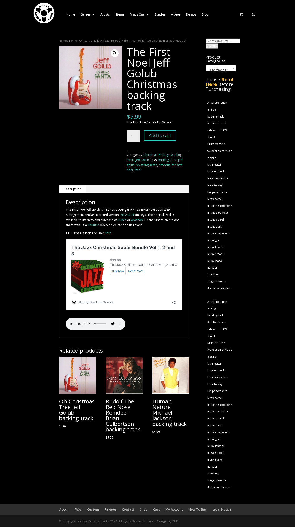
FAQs (78, 509)
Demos (191, 14)
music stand (214, 261)
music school (215, 254)
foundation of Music (219, 151)
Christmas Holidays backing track (100, 41)
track (138, 170)
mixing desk (214, 226)
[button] (115, 53)
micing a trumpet (217, 213)
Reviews (110, 509)
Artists (105, 14)
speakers (213, 274)
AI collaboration (217, 103)
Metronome (214, 199)
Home (70, 14)
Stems (119, 14)
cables (211, 130)
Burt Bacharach (216, 123)
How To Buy (198, 509)
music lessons (215, 247)
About (64, 509)
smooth (164, 165)
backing (163, 160)
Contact (128, 509)
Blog (205, 14)
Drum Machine (216, 144)
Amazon (137, 220)
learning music (216, 171)
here (108, 233)
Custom (93, 509)
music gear (214, 240)
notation (212, 267)
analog (211, 109)
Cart (156, 509)
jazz (173, 160)
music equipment (217, 233)
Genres (85, 14)
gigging (211, 158)
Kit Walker (127, 215)
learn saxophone (217, 178)
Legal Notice (221, 509)
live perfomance (217, 192)
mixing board (215, 219)
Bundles (159, 14)
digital (211, 137)
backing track (215, 116)
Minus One (137, 14)
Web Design (158, 521)
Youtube (93, 225)
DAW (224, 130)
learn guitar (214, 164)
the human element (219, 288)
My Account (174, 509)
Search (212, 46)
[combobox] (221, 68)
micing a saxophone (219, 206)
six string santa (146, 165)
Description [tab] (72, 189)
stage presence (216, 281)
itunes (122, 220)
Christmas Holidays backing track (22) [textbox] (222, 70)
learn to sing (214, 185)
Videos (175, 14)
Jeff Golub (142, 160)
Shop (144, 509)
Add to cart (160, 135)
